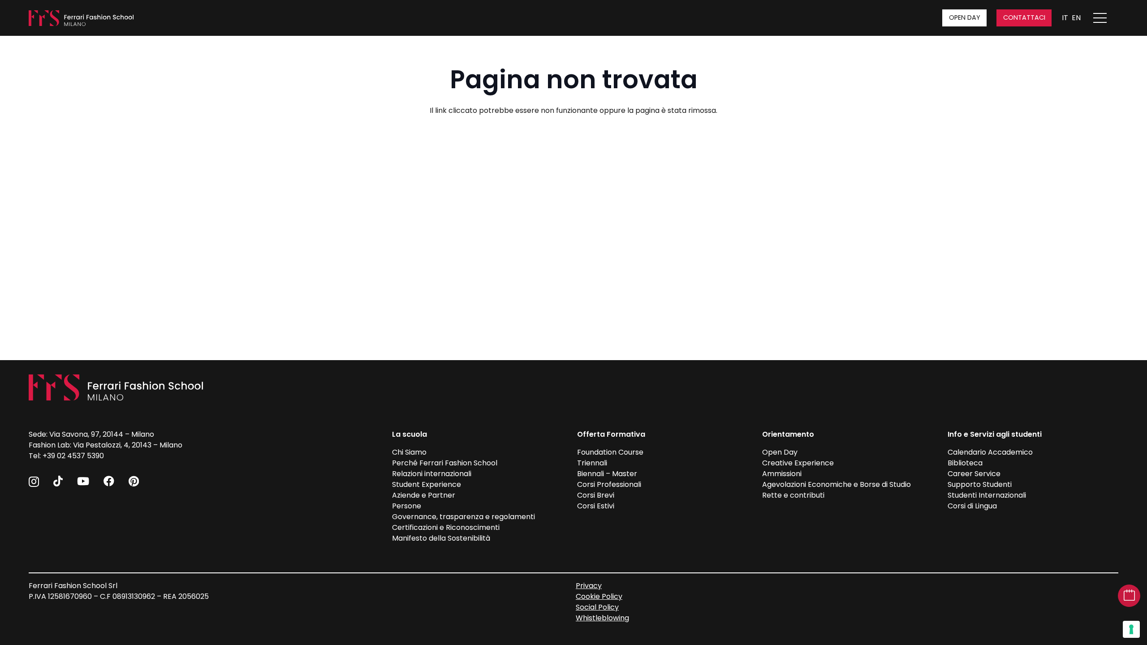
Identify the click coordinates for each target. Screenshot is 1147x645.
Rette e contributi (793, 495)
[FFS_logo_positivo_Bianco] (81, 18)
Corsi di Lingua (972, 506)
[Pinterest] (134, 481)
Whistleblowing (602, 618)
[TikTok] (58, 481)
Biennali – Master (607, 474)
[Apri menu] (1104, 18)
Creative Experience (798, 463)
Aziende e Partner (423, 495)
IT (1065, 18)
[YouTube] (83, 481)
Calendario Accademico (990, 452)
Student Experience (426, 484)
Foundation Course (610, 452)
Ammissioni (782, 474)
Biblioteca (965, 463)
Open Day (780, 452)
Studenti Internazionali (987, 495)
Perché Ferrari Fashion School (444, 463)
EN (1076, 18)
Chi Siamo (409, 452)
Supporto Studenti (980, 484)
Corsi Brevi (595, 495)
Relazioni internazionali (431, 474)
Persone (406, 506)
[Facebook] (108, 481)
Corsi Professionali (609, 484)
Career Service (974, 474)
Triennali (592, 463)
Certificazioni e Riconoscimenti (446, 527)
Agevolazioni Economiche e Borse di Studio (836, 484)
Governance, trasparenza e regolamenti (463, 517)
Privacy (589, 585)
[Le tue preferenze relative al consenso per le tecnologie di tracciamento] (1131, 629)
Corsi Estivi (595, 506)
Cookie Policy (599, 596)
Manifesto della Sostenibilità (441, 538)
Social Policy (597, 607)
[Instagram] (34, 481)
